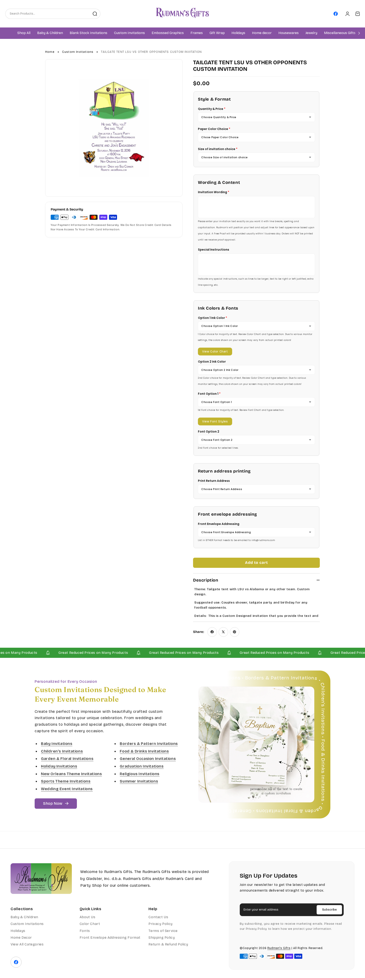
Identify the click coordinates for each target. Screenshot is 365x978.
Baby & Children (24, 917)
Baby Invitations (56, 744)
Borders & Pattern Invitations (149, 744)
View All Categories (27, 944)
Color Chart (90, 924)
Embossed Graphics (168, 33)
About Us (87, 917)
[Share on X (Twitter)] (223, 632)
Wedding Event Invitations (67, 789)
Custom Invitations (78, 52)
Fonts (85, 931)
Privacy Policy (160, 924)
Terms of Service (163, 931)
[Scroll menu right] (359, 33)
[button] (50, 33)
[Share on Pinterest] (234, 632)
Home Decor (21, 938)
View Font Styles (215, 421)
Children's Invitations (62, 751)
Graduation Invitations (141, 766)
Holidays (18, 931)
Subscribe (329, 909)
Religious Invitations (139, 774)
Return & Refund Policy (168, 944)
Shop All (23, 33)
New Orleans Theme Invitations (71, 774)
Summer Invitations (139, 781)
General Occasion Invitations (148, 759)
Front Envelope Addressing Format (110, 938)
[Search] (95, 14)
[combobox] (47, 13)
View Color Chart (215, 351)
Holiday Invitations (59, 766)
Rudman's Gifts (278, 948)
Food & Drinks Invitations (144, 751)
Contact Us (158, 917)
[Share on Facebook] (212, 632)
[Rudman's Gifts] (41, 878)
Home (49, 52)
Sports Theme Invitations (65, 781)
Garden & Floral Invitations (67, 759)
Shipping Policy (161, 938)
